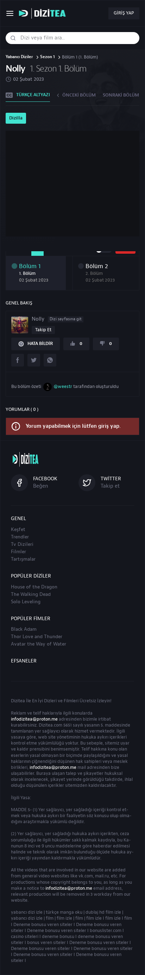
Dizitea (18, 701)
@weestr (62, 386)
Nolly (57, 319)
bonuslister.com (105, 930)
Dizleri (50, 701)
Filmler (18, 552)
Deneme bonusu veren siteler (42, 924)
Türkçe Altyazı (33, 95)
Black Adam (24, 629)
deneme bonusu (58, 936)
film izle (64, 918)
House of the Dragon (34, 587)
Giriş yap (124, 13)
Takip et (43, 330)
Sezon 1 (47, 57)
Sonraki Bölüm (121, 95)
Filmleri (71, 701)
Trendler (20, 537)
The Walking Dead (31, 594)
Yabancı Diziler (19, 57)
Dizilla (16, 118)
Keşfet (18, 529)
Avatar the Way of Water (38, 644)
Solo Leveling (25, 602)
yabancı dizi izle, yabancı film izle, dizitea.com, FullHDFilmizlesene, (44, 13)
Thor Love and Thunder (36, 637)
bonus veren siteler (46, 942)
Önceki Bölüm (79, 95)
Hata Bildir (40, 343)
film (49, 918)
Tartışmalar (23, 559)
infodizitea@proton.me (34, 719)
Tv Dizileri (22, 544)
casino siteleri (24, 936)
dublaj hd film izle (103, 912)
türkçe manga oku (64, 912)
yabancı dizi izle (27, 912)
